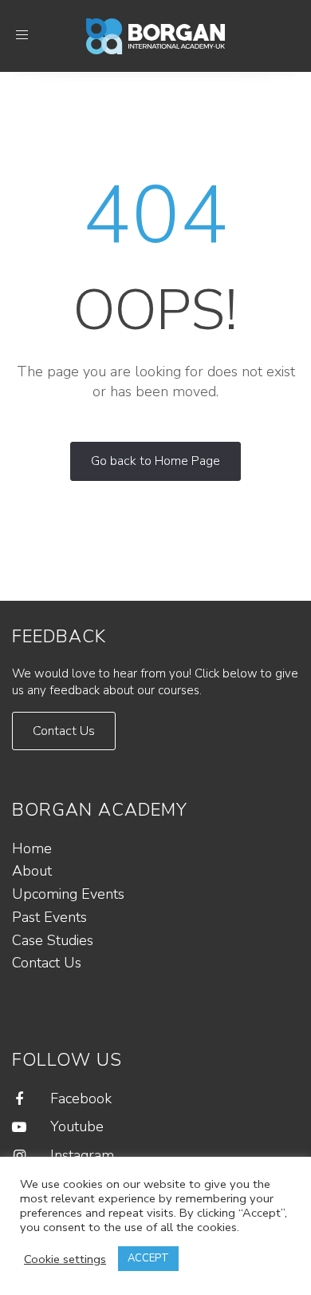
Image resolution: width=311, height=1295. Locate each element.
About (32, 870)
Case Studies (52, 940)
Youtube (77, 1126)
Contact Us (46, 962)
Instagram (82, 1155)
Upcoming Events (68, 894)
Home (32, 848)
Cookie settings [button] (65, 1259)
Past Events (49, 917)
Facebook (81, 1098)
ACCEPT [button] (148, 1258)
